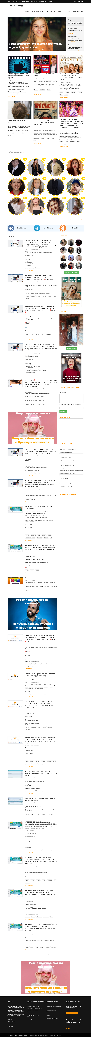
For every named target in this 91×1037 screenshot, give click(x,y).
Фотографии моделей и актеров (54, 1004)
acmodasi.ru (28, 590)
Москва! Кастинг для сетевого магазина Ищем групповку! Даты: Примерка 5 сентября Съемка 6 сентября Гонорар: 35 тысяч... (40, 740)
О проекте (50, 1)
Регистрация (80, 1)
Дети (61, 94)
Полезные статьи (42, 1)
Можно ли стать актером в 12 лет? (67, 473)
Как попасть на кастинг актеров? (66, 462)
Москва (10, 91)
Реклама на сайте (12, 1023)
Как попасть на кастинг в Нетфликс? (67, 449)
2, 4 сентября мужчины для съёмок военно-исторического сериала (19, 76)
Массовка (21, 94)
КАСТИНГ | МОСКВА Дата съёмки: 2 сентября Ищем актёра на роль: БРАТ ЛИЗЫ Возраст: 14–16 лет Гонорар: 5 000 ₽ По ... (41, 824)
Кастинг (10, 132)
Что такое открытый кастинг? (66, 452)
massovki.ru (44, 814)
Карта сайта (10, 1026)
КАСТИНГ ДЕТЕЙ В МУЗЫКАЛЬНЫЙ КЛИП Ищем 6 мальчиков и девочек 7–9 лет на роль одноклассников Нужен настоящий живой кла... (41, 927)
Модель (61, 92)
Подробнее (79, 50)
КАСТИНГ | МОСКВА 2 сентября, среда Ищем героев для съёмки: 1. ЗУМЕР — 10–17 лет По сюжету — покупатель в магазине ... (41, 892)
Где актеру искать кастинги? (65, 486)
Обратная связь (11, 1024)
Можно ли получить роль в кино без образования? (71, 470)
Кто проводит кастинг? (64, 454)
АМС (45, 92)
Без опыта (36, 138)
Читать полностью (12, 96)
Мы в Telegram (48, 228)
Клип (61, 141)
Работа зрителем (37, 92)
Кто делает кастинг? (64, 478)
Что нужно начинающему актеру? (67, 465)
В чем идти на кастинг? (64, 475)
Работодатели (34, 1)
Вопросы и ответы (12, 1021)
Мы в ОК (75, 228)
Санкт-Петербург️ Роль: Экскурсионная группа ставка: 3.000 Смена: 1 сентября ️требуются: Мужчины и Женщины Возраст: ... (41, 348)
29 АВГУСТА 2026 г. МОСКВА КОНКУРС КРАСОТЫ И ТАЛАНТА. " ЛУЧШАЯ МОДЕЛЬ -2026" (70, 77)
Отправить (63, 411)
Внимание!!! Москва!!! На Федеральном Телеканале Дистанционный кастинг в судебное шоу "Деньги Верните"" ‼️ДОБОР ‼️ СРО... (40, 309)
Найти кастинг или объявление (34, 1011)
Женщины (73, 92)
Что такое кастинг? (63, 489)
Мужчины (16, 91)
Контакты (59, 1035)
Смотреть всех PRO (76, 220)
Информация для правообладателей (47, 1035)
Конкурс (66, 94)
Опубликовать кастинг (32, 1010)
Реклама (50, 727)
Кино (15, 132)
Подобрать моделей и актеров (54, 1006)
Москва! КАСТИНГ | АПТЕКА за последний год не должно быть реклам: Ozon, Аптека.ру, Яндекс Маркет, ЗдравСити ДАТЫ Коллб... (40, 704)
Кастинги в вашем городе (33, 1006)
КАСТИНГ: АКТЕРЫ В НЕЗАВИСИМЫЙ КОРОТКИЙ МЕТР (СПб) (44, 122)
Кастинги (18, 1)
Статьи (67, 11)
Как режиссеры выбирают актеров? (67, 460)
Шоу (26, 267)
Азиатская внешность (30, 372)
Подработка (22, 91)
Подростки (80, 92)
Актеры (9, 135)
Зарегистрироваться (71, 272)
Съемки (10, 94)
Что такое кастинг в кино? (65, 457)
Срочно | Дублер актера (16, 120)
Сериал (15, 94)
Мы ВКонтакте (22, 228)
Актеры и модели (25, 1)
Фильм (48, 138)
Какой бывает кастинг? (64, 481)
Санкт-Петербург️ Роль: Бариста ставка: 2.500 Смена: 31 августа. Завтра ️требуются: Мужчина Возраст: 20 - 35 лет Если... (40, 451)
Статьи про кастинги (32, 1019)
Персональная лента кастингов (34, 1008)
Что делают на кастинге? (65, 483)
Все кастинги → (52, 954)
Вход (75, 1)
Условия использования (33, 1035)
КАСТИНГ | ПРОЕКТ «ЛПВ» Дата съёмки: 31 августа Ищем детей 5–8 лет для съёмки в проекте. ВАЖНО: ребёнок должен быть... (40, 547)
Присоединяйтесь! (72, 33)
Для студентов (35, 336)
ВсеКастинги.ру (16, 5)
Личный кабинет (77, 11)
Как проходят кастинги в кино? (66, 447)
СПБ (35, 140)
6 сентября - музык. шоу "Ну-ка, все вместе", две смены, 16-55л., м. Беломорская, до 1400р (41, 773)
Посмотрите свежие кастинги (74, 25)
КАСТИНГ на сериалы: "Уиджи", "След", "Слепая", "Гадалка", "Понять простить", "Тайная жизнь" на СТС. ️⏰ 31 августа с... (40, 277)
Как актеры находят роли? (65, 468)
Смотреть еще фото (71, 348)
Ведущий (33, 296)
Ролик (44, 727)
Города (60, 11)
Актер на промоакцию (33, 578)
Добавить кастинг (72, 41)
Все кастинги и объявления (33, 1004)
